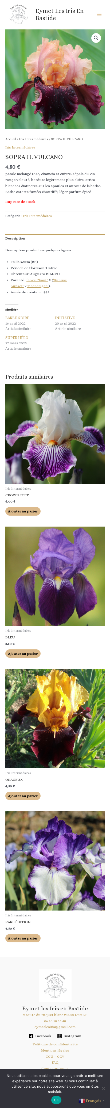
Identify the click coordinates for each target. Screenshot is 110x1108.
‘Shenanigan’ (38, 286)
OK (56, 1100)
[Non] (103, 1088)
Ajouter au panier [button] (23, 511)
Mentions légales (55, 1050)
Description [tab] (15, 238)
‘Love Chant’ (37, 280)
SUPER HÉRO (16, 338)
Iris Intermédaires (33, 139)
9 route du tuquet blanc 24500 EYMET (55, 1015)
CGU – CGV (55, 1056)
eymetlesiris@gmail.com (55, 1027)
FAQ (55, 1062)
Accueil (10, 139)
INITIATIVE (65, 318)
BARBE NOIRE (17, 318)
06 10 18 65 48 (55, 1021)
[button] (96, 38)
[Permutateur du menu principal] (99, 14)
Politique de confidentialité (55, 1044)
